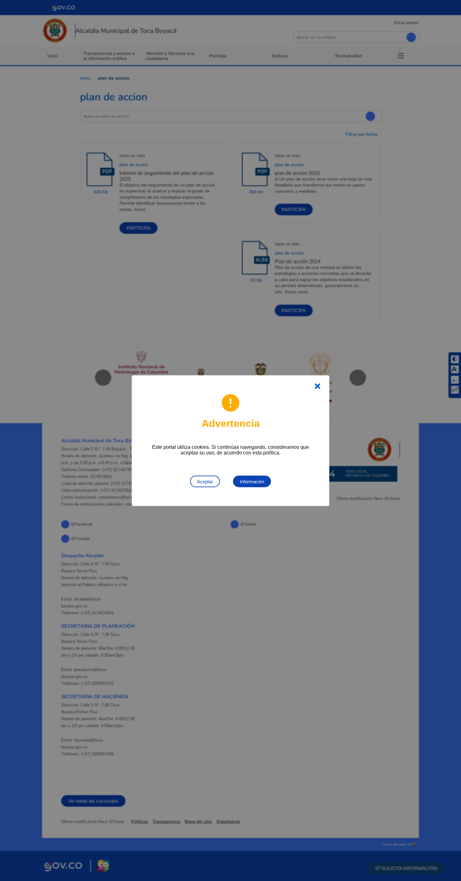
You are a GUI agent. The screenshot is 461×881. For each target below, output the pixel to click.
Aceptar (205, 481)
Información (252, 481)
